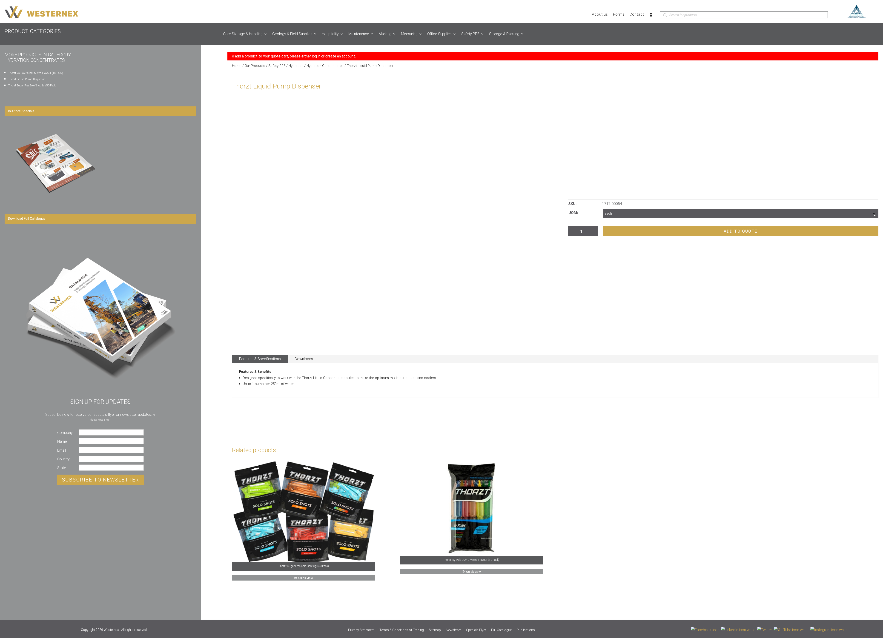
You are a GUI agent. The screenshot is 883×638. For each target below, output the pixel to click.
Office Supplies (439, 34)
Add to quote (740, 231)
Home (236, 66)
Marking (385, 34)
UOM (572, 213)
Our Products (255, 66)
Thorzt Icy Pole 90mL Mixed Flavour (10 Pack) (35, 73)
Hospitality (330, 34)
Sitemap (435, 630)
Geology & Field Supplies (292, 34)
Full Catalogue (501, 630)
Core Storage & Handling (243, 34)
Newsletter (453, 630)
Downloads (304, 359)
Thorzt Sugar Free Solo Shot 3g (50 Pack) (32, 85)
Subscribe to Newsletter (100, 480)
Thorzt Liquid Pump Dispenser (26, 79)
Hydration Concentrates (325, 66)
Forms (619, 15)
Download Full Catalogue (27, 218)
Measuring (409, 34)
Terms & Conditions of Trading (401, 630)
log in (316, 56)
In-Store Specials (21, 111)
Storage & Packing (504, 34)
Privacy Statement (361, 630)
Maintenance (358, 34)
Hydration (296, 66)
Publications (526, 630)
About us (600, 15)
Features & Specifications (260, 359)
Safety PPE (470, 34)
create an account (340, 56)
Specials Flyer (476, 630)
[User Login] (651, 15)
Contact (637, 15)
